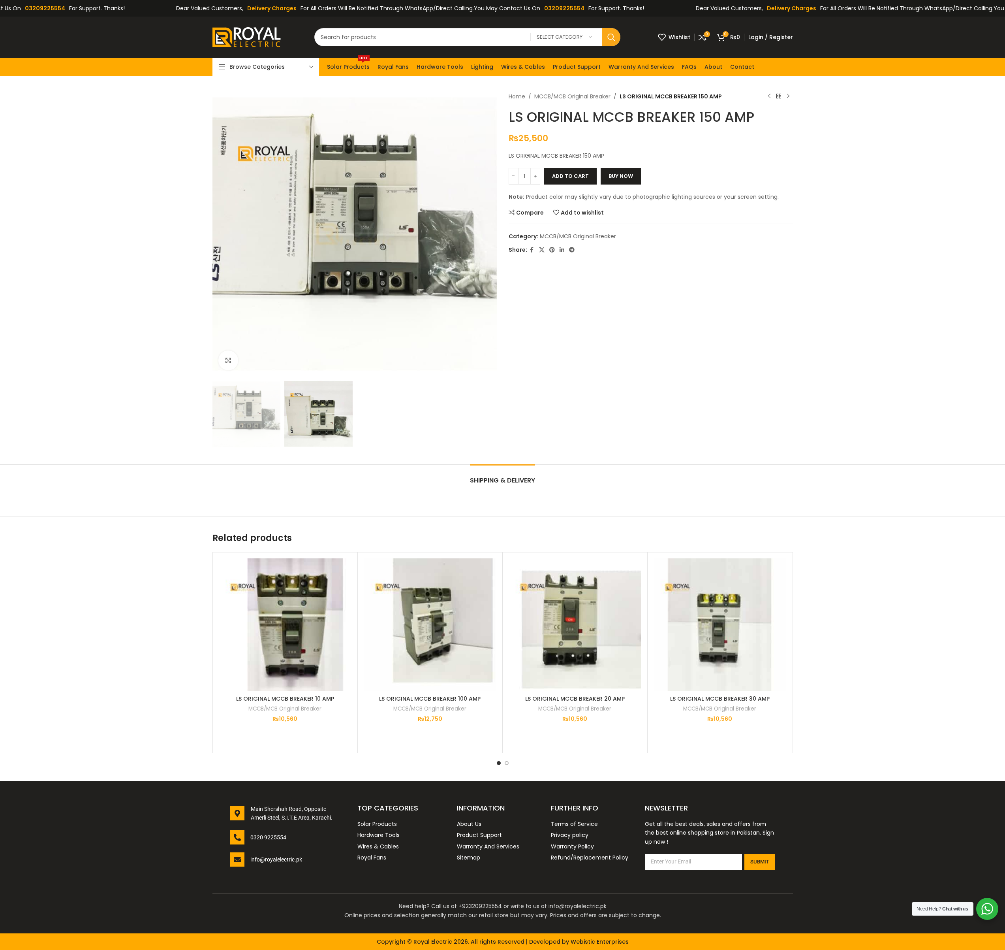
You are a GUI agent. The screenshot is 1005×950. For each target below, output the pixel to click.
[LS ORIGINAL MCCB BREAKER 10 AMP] (285, 624)
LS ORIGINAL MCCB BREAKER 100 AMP (430, 699)
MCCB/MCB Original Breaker (572, 96)
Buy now (621, 176)
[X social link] (542, 250)
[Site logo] (249, 37)
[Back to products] (778, 96)
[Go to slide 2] (507, 763)
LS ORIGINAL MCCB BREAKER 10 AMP (285, 699)
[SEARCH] (611, 37)
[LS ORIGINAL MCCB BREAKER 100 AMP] (430, 624)
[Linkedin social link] (562, 250)
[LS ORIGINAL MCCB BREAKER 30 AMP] (720, 624)
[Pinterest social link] (552, 250)
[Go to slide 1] (499, 763)
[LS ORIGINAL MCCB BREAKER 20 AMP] (575, 624)
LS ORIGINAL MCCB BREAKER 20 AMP (575, 699)
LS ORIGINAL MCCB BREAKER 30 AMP (720, 699)
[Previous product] (769, 96)
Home (517, 96)
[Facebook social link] (532, 250)
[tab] (502, 476)
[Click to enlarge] (228, 360)
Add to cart (570, 176)
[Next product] (788, 96)
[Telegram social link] (572, 250)
